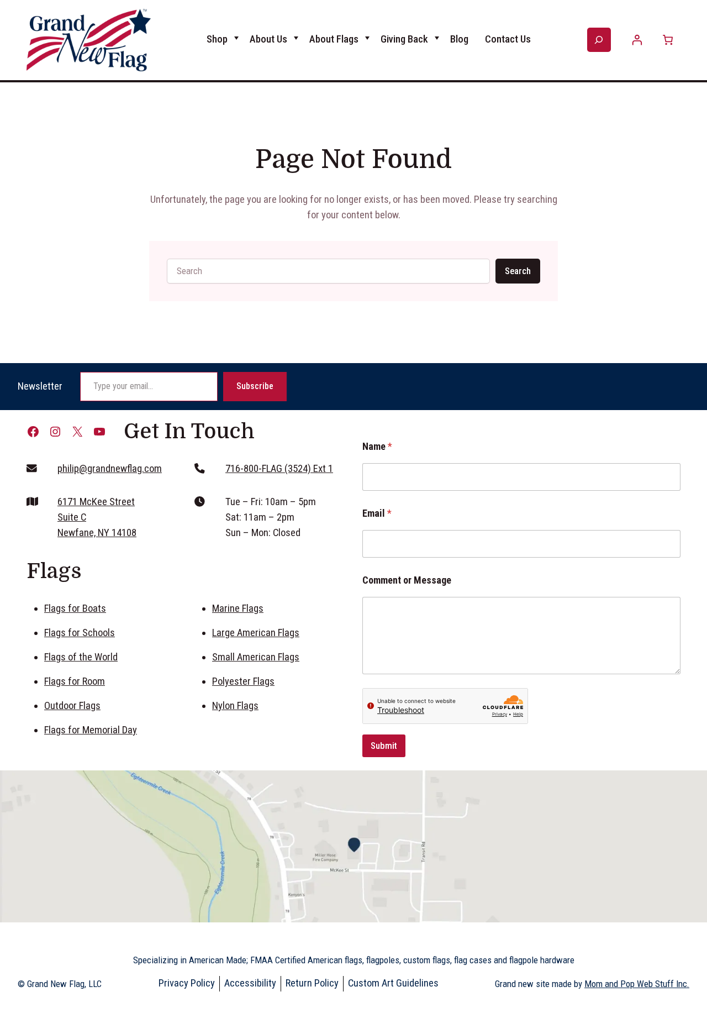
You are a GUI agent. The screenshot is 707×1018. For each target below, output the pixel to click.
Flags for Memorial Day (90, 730)
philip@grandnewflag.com (109, 469)
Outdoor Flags (72, 706)
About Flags (333, 39)
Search (518, 270)
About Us (268, 39)
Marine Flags (237, 608)
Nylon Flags (235, 706)
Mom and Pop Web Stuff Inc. (636, 983)
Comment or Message (406, 580)
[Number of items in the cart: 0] (667, 40)
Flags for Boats (75, 608)
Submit (384, 745)
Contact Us (508, 39)
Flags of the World (81, 657)
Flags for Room (74, 681)
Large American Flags (255, 633)
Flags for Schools (79, 633)
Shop (217, 39)
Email (377, 513)
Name (377, 446)
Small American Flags (255, 657)
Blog (459, 39)
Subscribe (254, 386)
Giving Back (404, 39)
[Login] (637, 40)
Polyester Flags (243, 681)
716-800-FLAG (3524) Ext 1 (279, 469)
